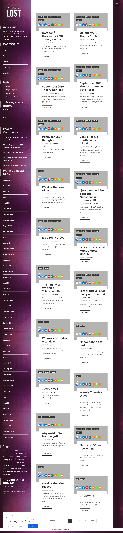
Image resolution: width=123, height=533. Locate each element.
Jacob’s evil (50, 388)
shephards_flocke (57, 440)
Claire (17, 454)
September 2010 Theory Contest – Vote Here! (91, 86)
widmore (8, 474)
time (15, 471)
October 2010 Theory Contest (90, 34)
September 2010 (8, 329)
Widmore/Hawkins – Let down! (54, 339)
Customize (11, 526)
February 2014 (8, 231)
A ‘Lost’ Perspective (16, 152)
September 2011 (8, 271)
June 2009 (6, 397)
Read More (47, 57)
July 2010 (6, 340)
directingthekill (95, 147)
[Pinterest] (49, 24)
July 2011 (6, 283)
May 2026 (6, 180)
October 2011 (7, 266)
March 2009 (7, 414)
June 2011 (6, 289)
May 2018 (6, 203)
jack (8, 460)
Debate (5, 50)
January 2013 (7, 243)
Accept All (32, 526)
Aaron (4, 451)
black (19, 451)
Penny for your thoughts (52, 138)
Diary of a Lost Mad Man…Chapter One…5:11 (92, 251)
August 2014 (7, 226)
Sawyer (5, 469)
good (22, 456)
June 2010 (6, 346)
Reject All (22, 526)
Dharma (5, 456)
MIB (5, 465)
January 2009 (7, 426)
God (20, 456)
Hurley (25, 456)
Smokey (24, 468)
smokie (5, 471)
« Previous (52, 521)
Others (19, 466)
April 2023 (6, 186)
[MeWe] (52, 24)
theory (11, 471)
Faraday (9, 457)
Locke (18, 462)
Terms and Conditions (13, 97)
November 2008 (8, 437)
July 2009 (6, 391)
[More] (62, 24)
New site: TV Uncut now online (92, 446)
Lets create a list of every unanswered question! (92, 294)
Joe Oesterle (20, 460)
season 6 (9, 468)
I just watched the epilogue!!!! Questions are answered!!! (92, 195)
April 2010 (6, 357)
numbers (16, 466)
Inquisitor (55, 241)
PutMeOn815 (94, 204)
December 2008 (8, 431)
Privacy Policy (11, 93)
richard (24, 466)
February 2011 (8, 300)
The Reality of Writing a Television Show (53, 288)
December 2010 (8, 311)
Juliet (11, 463)
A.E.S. (91, 257)
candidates (5, 454)
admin (5, 165)
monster (12, 466)
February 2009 (8, 420)
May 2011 (6, 294)
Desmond (22, 454)
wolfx (90, 499)
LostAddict (54, 345)
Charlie (9, 454)
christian (13, 454)
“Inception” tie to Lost (91, 343)
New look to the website (17, 165)
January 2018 (7, 209)
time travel (24, 471)
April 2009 (6, 409)
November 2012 (8, 254)
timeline (18, 471)
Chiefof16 (53, 392)
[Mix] (55, 24)
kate (14, 463)
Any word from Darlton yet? (52, 434)
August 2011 (7, 277)
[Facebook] (39, 24)
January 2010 (7, 374)
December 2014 (8, 220)
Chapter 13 (87, 495)
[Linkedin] (45, 24)
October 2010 (7, 323)
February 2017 (8, 214)
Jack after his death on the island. (89, 140)
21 (86, 521)
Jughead (7, 463)
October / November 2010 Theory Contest (52, 36)
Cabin (22, 451)
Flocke (17, 457)
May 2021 (6, 191)
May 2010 (6, 351)
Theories (6, 73)
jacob (13, 459)
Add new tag (11, 451)
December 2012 (8, 249)
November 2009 (8, 386)
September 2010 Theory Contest (53, 88)
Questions (6, 67)
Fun (4, 56)
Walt (4, 474)
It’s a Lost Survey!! (54, 237)
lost (22, 463)
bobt (90, 348)
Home (8, 86)
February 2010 (8, 369)
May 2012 (6, 260)
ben (16, 451)
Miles (8, 466)
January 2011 (7, 306)
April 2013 (6, 237)
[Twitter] (42, 24)
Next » (93, 521)
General (5, 62)
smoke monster (16, 469)
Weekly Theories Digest (53, 188)
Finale (13, 456)
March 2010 (7, 363)
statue (8, 471)
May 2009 (6, 403)
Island (5, 460)
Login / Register (11, 90)
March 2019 (7, 197)
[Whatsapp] (58, 24)
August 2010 (7, 334)
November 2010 (8, 317)
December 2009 (8, 380)
